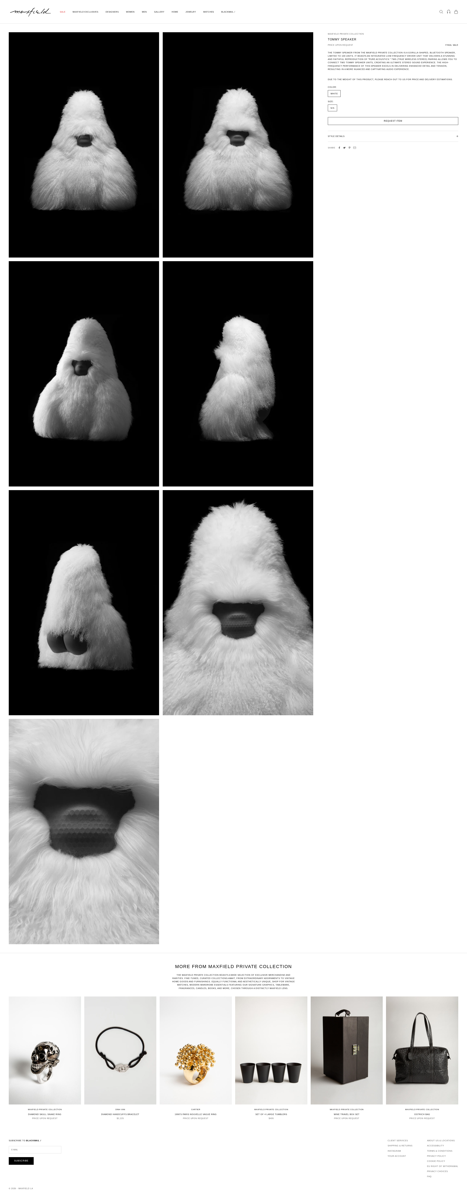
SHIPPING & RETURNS (400, 1146)
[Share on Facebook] (339, 147)
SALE (62, 12)
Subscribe (21, 1160)
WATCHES (208, 12)
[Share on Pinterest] (349, 147)
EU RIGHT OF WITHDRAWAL (442, 1166)
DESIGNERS (112, 12)
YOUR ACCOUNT (397, 1156)
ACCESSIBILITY (435, 1146)
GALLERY (159, 12)
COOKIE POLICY (436, 1161)
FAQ (429, 1176)
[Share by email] (354, 147)
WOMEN (130, 12)
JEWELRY (191, 12)
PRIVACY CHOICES (437, 1171)
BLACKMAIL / (228, 12)
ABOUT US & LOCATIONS (441, 1140)
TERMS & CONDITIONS (439, 1151)
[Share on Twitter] (344, 147)
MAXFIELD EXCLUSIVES (85, 12)
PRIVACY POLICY (436, 1156)
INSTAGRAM (394, 1151)
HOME (175, 12)
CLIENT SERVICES (398, 1140)
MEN (144, 12)
